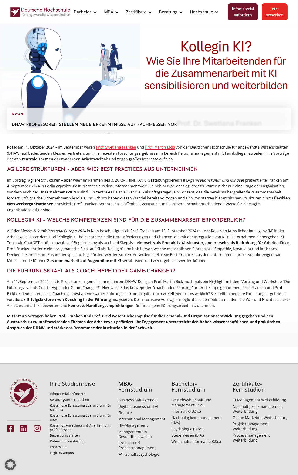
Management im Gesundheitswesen (135, 434)
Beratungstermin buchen (69, 399)
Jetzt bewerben (275, 11)
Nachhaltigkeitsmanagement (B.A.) (196, 420)
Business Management (138, 399)
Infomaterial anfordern (243, 11)
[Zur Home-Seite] (40, 12)
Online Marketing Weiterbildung (260, 417)
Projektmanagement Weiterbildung (251, 426)
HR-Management (133, 425)
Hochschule (201, 12)
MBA (108, 12)
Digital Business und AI (138, 406)
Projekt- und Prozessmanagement (137, 445)
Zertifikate (136, 12)
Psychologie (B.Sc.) (187, 429)
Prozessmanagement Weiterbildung (251, 438)
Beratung (168, 12)
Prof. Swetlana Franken (116, 147)
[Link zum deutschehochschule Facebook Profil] (10, 428)
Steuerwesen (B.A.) (187, 435)
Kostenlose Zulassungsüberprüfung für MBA (80, 417)
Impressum (59, 447)
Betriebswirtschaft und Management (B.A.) (191, 402)
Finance (125, 412)
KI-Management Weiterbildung (259, 399)
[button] (10, 465)
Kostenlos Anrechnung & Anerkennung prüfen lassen (80, 427)
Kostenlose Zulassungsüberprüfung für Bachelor (80, 407)
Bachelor (82, 12)
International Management (141, 419)
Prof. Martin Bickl (160, 147)
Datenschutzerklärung (67, 441)
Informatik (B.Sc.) (186, 411)
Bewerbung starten (65, 435)
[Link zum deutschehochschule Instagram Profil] (37, 428)
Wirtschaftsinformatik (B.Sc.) (196, 441)
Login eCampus (62, 452)
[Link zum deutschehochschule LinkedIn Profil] (23, 428)
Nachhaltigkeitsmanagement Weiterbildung (258, 409)
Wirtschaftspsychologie (138, 454)
